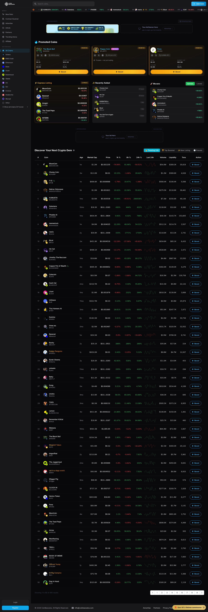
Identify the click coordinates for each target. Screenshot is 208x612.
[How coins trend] (74, 150)
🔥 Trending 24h (152, 150)
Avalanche (9, 95)
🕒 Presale (198, 150)
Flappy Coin (105, 49)
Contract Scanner (12, 19)
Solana (8, 54)
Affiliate (8, 41)
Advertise (9, 23)
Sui (7, 87)
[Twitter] (41, 55)
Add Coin (200, 4)
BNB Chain (10, 59)
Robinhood (10, 75)
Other (8, 103)
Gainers (190, 84)
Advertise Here (186, 21)
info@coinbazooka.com (84, 608)
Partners (9, 32)
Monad (8, 99)
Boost (63, 72)
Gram (8, 71)
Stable (8, 79)
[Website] (37, 55)
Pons (159, 49)
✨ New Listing (184, 150)
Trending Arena (11, 37)
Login (15, 602)
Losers (199, 84)
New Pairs (9, 14)
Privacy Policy (168, 608)
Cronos (8, 91)
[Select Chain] (33, 9)
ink (7, 83)
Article (8, 28)
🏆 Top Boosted (168, 150)
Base (7, 67)
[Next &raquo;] (202, 592)
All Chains (9, 51)
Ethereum (9, 63)
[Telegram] (45, 55)
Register (15, 608)
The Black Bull (49, 49)
